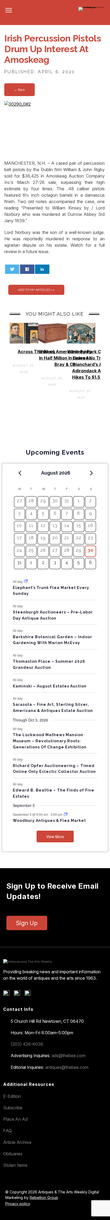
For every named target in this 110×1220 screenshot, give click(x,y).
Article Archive (17, 1142)
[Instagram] (29, 994)
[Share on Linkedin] (42, 269)
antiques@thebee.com (66, 1067)
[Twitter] (19, 994)
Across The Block (36, 351)
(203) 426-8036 (27, 1044)
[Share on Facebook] (27, 269)
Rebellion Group (44, 1197)
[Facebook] (8, 994)
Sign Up (27, 923)
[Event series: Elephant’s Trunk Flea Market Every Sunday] (26, 581)
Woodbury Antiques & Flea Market (49, 820)
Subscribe (12, 1107)
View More (55, 836)
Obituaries (12, 1153)
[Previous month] (20, 473)
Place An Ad (15, 1119)
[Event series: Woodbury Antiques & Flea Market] (66, 814)
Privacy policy (17, 1203)
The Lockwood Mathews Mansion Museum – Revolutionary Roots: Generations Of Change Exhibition (50, 741)
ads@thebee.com (68, 1055)
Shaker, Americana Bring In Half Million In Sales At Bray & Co (64, 358)
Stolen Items (15, 1165)
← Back (19, 90)
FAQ (7, 1130)
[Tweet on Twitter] (12, 269)
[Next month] (91, 473)
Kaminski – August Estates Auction (50, 686)
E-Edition (12, 1096)
